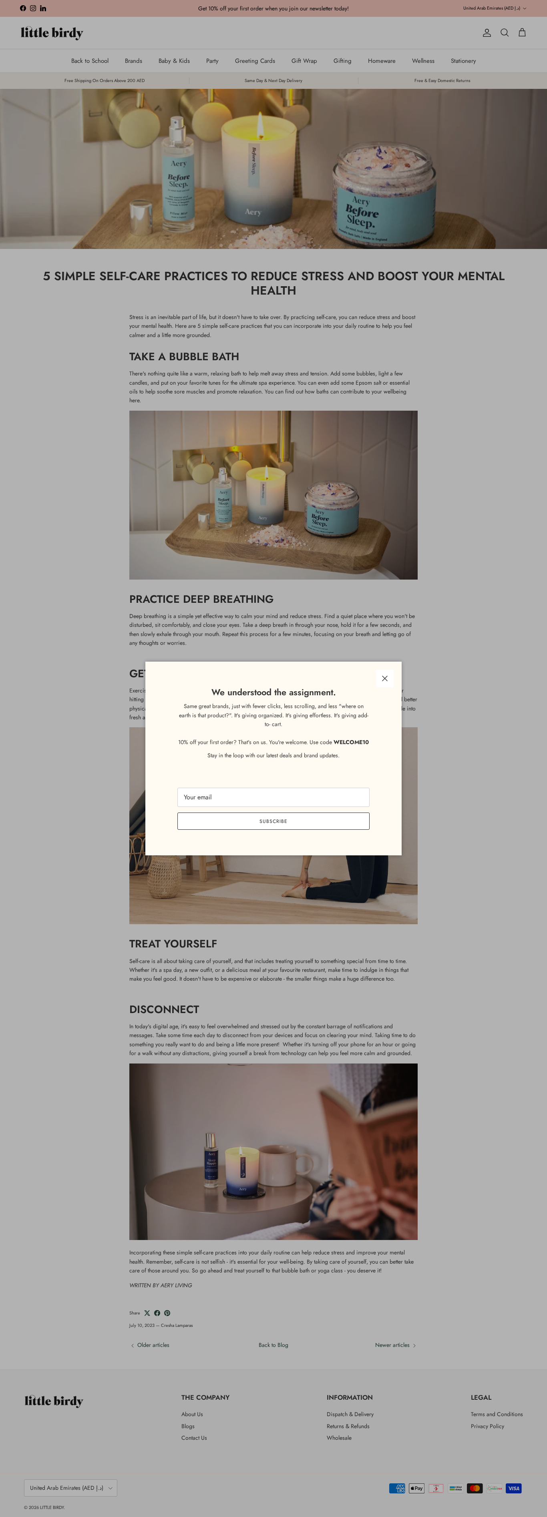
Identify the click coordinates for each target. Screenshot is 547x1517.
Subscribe (273, 821)
